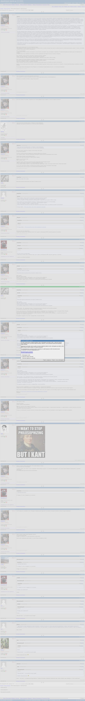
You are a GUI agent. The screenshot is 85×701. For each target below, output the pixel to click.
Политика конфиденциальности (27, 352)
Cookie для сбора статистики (27, 356)
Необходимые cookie (26, 355)
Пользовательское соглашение (27, 351)
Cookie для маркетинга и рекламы (28, 358)
